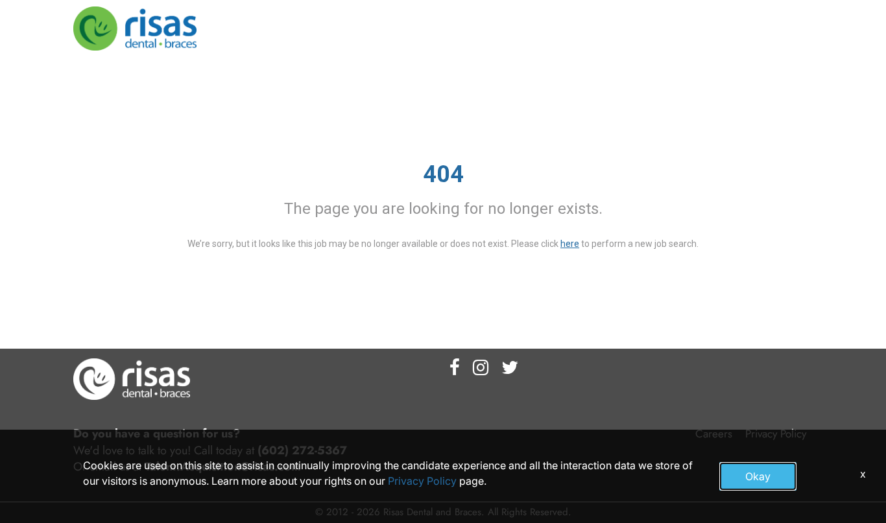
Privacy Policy (422, 480)
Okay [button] (758, 476)
